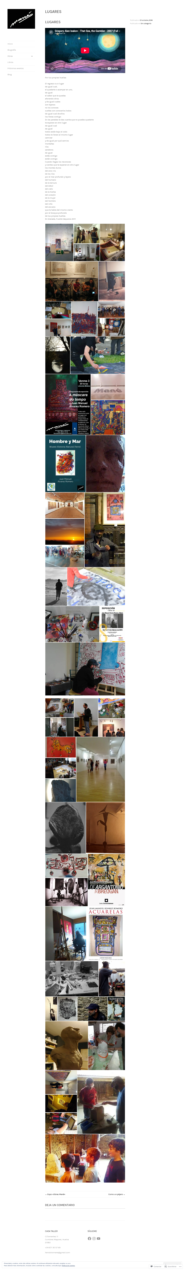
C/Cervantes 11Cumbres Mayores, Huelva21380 (57, 1239)
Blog (10, 74)
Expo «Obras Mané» (56, 1194)
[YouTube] (99, 1239)
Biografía (12, 50)
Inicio (10, 44)
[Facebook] (89, 1239)
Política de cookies (68, 1265)
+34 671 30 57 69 (52, 1247)
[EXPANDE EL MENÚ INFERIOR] (32, 56)
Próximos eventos (16, 68)
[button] (59, 242)
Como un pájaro (115, 1194)
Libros (10, 62)
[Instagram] (94, 1239)
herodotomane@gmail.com (57, 1252)
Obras (10, 56)
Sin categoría (146, 23)
